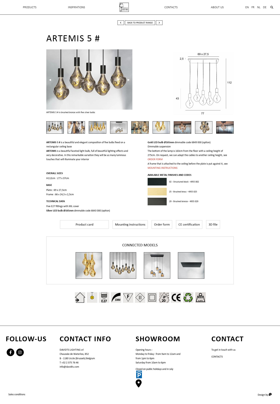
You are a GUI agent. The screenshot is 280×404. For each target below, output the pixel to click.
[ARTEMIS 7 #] (123, 265)
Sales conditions (16, 394)
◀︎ (51, 79)
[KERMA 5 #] (157, 265)
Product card (84, 224)
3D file (213, 224)
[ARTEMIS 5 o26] (89, 265)
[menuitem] (124, 7)
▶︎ (130, 79)
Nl (258, 7)
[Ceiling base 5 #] (191, 265)
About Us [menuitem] (217, 7)
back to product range (140, 22)
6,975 (200, 300)
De (264, 7)
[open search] (271, 7)
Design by (266, 394)
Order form (162, 224)
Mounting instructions (130, 224)
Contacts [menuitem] (171, 7)
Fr (252, 7)
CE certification (189, 224)
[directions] (139, 385)
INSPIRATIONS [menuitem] (76, 7)
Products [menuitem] (29, 7)
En (247, 7)
